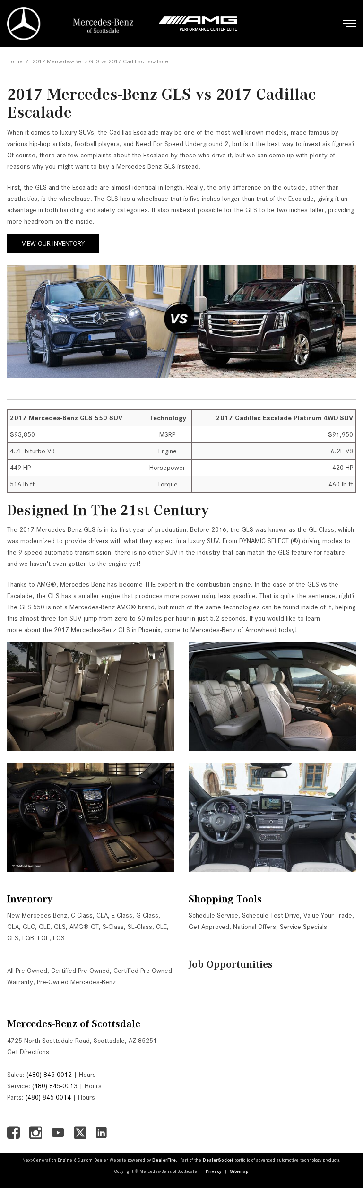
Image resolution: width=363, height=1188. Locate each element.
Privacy (214, 1171)
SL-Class (140, 926)
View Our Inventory (53, 243)
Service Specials (303, 926)
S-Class (113, 926)
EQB (28, 938)
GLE (44, 926)
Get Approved (209, 926)
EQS (59, 938)
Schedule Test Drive (271, 915)
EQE (43, 938)
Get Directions (28, 1052)
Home (15, 61)
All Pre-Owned (27, 970)
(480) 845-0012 (49, 1074)
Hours (87, 1074)
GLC (29, 926)
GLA (13, 926)
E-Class (122, 915)
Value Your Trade (327, 915)
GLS (60, 926)
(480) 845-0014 (48, 1097)
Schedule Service (213, 915)
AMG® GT (84, 926)
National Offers (254, 926)
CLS (12, 938)
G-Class (147, 915)
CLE (161, 926)
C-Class (82, 915)
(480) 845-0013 (55, 1086)
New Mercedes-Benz (37, 915)
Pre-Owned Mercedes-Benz (76, 982)
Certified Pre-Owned (80, 970)
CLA (102, 915)
